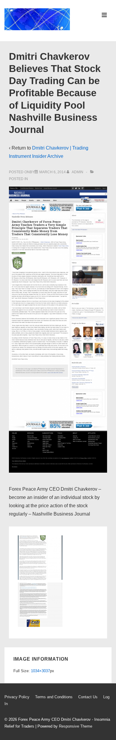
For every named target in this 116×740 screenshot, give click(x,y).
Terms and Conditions (54, 697)
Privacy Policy (16, 697)
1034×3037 (40, 671)
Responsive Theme (75, 726)
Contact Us (88, 697)
